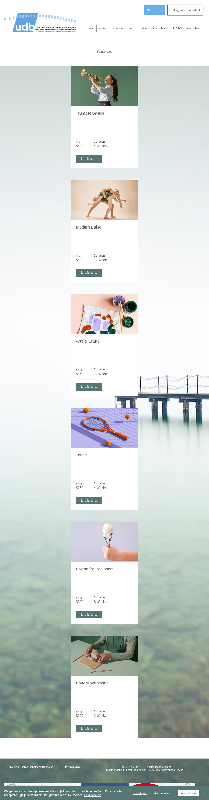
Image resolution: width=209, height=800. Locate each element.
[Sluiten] (204, 793)
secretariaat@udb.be (159, 766)
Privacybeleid (92, 795)
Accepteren (188, 793)
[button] (89, 159)
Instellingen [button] (140, 793)
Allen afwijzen (163, 793)
